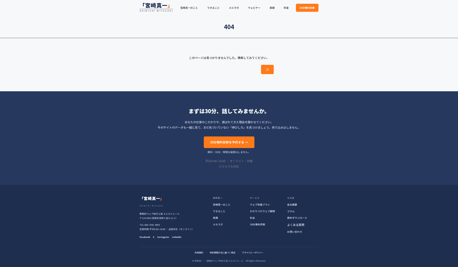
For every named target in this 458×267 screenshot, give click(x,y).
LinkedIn (176, 236)
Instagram (163, 236)
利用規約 (199, 252)
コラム (291, 211)
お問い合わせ (294, 231)
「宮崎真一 (156, 5)
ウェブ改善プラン (260, 204)
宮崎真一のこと (221, 204)
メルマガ (218, 224)
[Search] (267, 69)
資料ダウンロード (297, 217)
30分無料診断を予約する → (229, 142)
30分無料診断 (307, 7)
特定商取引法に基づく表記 (222, 252)
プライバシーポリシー (252, 252)
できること (219, 211)
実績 (215, 217)
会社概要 (292, 204)
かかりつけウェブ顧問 (262, 211)
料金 (252, 217)
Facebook (145, 236)
